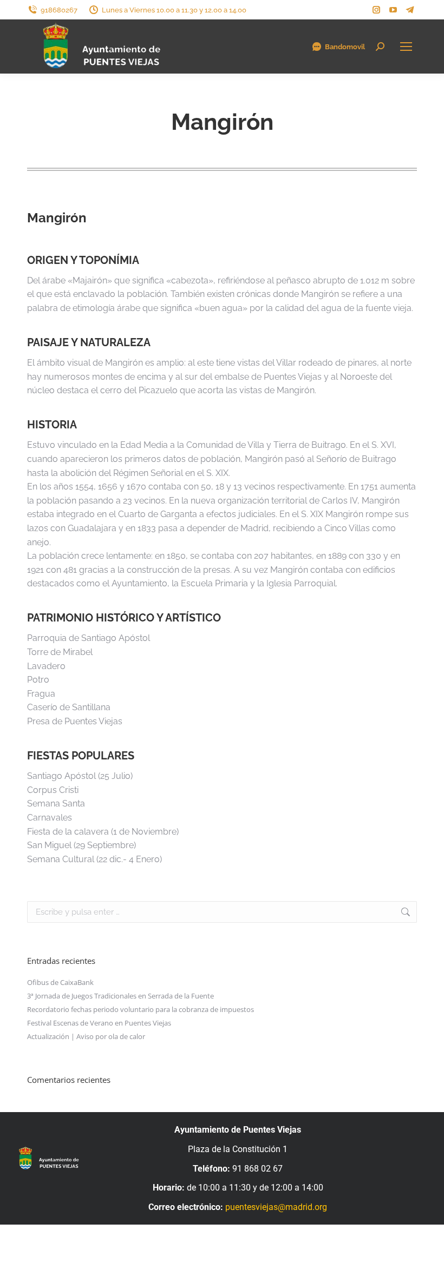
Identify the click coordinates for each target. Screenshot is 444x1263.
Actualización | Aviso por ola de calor (86, 1036)
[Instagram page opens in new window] (376, 10)
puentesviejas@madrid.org (276, 1207)
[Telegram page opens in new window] (410, 10)
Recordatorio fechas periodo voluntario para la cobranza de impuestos (140, 1009)
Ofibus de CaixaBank (60, 982)
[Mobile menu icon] (406, 46)
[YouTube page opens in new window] (393, 10)
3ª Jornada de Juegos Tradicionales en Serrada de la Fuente (120, 996)
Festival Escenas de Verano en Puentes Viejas (99, 1023)
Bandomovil (345, 47)
